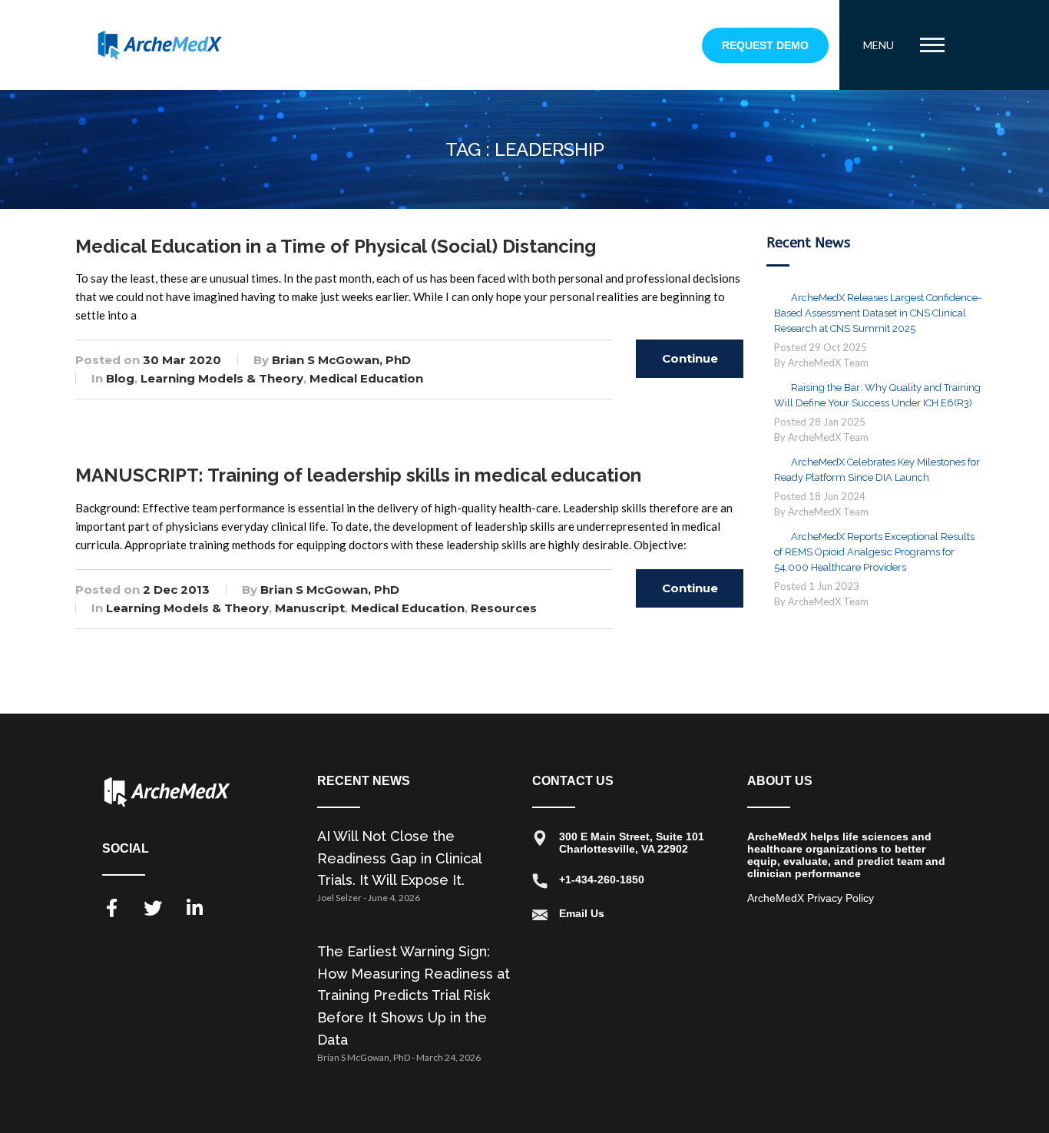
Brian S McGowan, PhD (341, 360)
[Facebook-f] (111, 908)
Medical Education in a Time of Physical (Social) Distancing (335, 246)
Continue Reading (690, 364)
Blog (120, 378)
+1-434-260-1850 (601, 879)
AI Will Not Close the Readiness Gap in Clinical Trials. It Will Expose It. (399, 858)
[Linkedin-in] (194, 908)
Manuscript (310, 608)
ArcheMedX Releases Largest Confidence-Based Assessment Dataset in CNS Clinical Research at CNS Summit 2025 (877, 313)
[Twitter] (153, 908)
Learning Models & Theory (222, 378)
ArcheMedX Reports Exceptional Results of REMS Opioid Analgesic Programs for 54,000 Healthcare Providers (874, 552)
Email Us (581, 913)
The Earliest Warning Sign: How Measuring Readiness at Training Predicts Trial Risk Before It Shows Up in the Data (413, 995)
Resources (504, 608)
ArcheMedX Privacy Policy (810, 898)
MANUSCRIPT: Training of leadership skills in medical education (358, 475)
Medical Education (366, 378)
